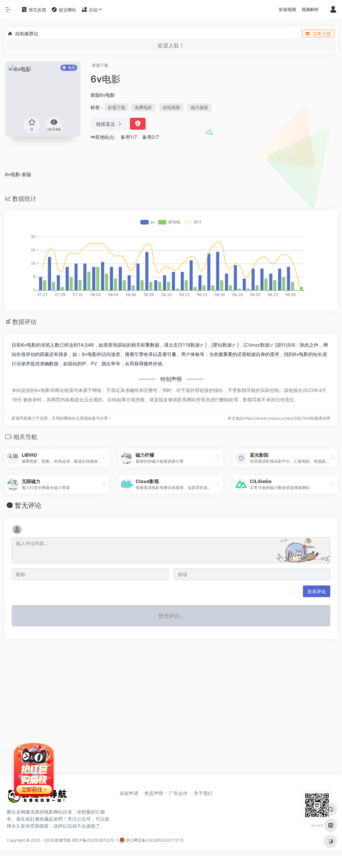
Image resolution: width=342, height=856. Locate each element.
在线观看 (171, 107)
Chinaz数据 (257, 345)
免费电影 (143, 107)
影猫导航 (63, 840)
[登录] (333, 9)
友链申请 (129, 793)
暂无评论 (28, 505)
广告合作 (178, 793)
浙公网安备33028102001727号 (154, 840)
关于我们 (203, 793)
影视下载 (100, 65)
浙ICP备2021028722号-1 (95, 840)
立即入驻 (322, 33)
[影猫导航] (37, 798)
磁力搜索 (199, 107)
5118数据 (190, 345)
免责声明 (153, 793)
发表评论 (316, 591)
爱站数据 (222, 345)
